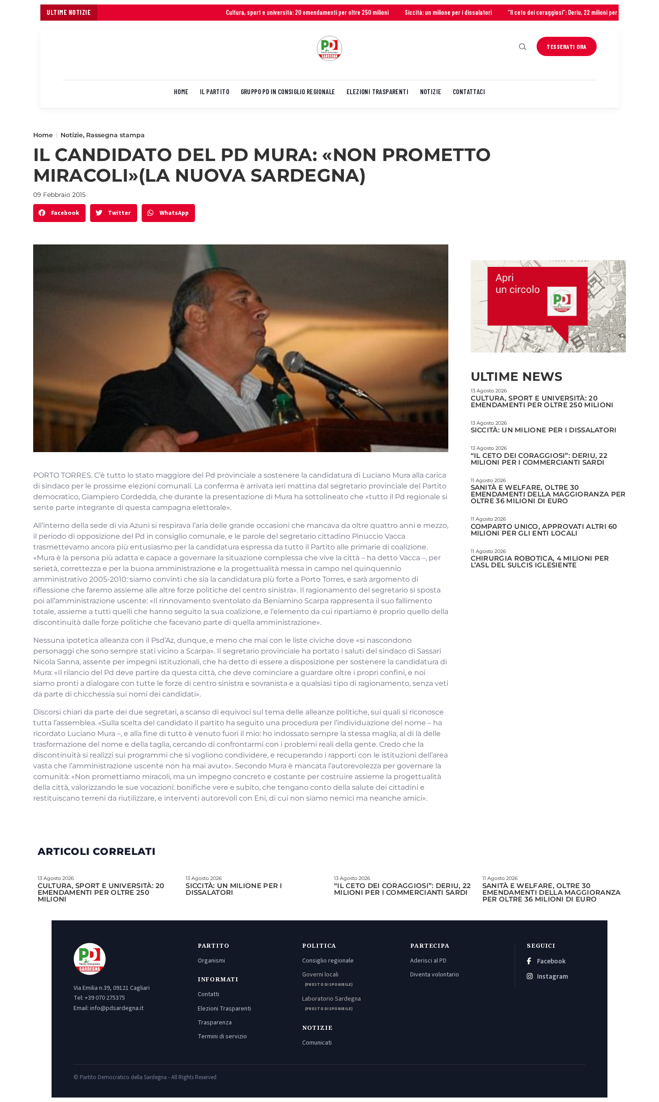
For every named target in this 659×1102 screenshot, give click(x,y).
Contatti (208, 994)
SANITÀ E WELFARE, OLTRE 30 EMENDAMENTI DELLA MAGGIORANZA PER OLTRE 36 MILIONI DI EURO (548, 494)
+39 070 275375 (105, 997)
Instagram (552, 976)
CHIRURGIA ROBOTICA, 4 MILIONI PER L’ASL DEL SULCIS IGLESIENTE (540, 561)
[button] (59, 213)
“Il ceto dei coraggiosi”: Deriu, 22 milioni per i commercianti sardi (540, 12)
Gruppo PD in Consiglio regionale (288, 91)
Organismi (211, 960)
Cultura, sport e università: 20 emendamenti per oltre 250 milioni (258, 12)
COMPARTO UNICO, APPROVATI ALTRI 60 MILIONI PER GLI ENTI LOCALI (544, 529)
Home (181, 91)
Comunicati (317, 1042)
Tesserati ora (566, 46)
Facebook (551, 961)
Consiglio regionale (328, 960)
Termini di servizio (222, 1036)
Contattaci (469, 91)
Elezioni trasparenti (377, 91)
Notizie (431, 91)
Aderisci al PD (428, 960)
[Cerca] (523, 47)
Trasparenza (215, 1022)
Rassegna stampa (115, 135)
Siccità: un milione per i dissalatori (399, 12)
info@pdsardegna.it (116, 1008)
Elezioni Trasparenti (224, 1008)
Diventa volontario (434, 974)
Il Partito (214, 91)
